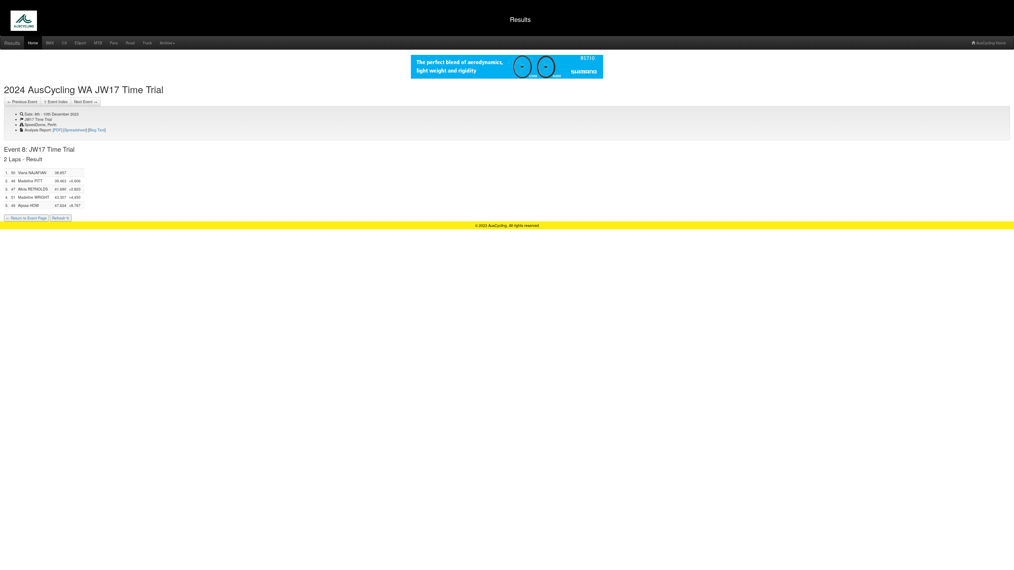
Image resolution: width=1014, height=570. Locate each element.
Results (12, 42)
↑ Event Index (56, 101)
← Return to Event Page (26, 218)
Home (33, 42)
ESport (80, 42)
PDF (57, 129)
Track (147, 42)
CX (64, 42)
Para (114, 42)
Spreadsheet (75, 129)
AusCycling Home (990, 42)
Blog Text (97, 129)
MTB (98, 42)
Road (130, 42)
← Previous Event (22, 101)
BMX (50, 42)
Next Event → (85, 101)
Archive (166, 42)
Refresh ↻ (60, 218)
